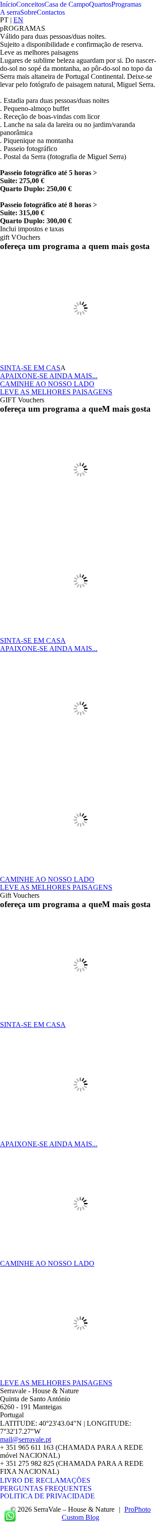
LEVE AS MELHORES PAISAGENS (56, 392)
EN (18, 20)
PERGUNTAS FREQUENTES (46, 1488)
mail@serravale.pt (25, 1439)
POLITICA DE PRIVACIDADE (47, 1496)
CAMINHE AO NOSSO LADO (47, 384)
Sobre (28, 12)
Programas (126, 4)
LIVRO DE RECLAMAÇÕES (45, 1480)
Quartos (100, 4)
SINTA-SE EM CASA (33, 640)
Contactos (51, 12)
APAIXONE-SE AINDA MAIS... (48, 376)
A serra (10, 12)
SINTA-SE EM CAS (30, 368)
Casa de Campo (66, 4)
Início (8, 4)
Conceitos (30, 4)
